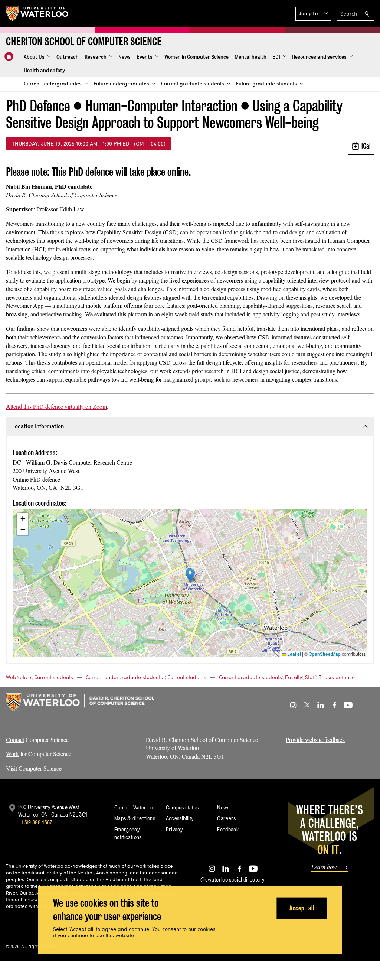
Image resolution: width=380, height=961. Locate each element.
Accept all (301, 908)
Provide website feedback (315, 739)
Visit (11, 768)
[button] (313, 13)
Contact (15, 739)
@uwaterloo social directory (232, 879)
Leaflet (293, 654)
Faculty (293, 677)
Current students (53, 677)
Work (12, 754)
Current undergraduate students (124, 677)
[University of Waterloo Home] (37, 13)
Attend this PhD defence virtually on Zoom (56, 406)
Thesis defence (337, 677)
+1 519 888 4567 (35, 822)
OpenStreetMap (325, 654)
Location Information (38, 426)
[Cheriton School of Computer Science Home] (8, 56)
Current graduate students (250, 677)
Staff (310, 677)
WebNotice (18, 677)
